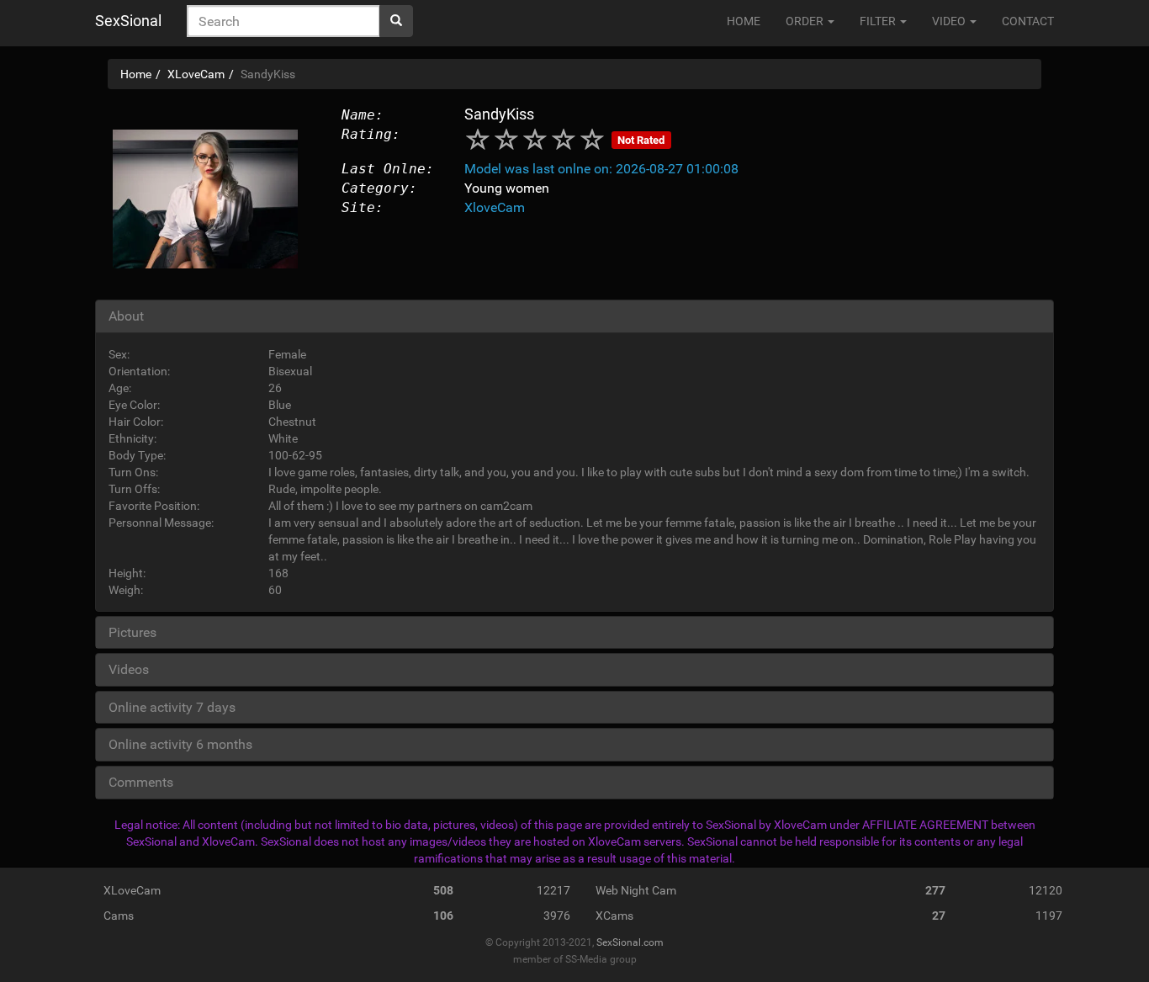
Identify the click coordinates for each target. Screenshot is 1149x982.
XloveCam (494, 207)
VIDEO (950, 21)
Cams (118, 915)
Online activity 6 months (180, 744)
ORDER (806, 21)
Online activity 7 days (172, 707)
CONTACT (1028, 21)
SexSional (128, 20)
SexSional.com (630, 942)
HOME (743, 21)
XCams (614, 915)
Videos (129, 669)
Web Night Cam (636, 890)
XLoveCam (132, 890)
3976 (556, 915)
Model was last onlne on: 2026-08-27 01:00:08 (601, 169)
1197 (1048, 915)
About (126, 316)
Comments (141, 782)
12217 (553, 890)
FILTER (879, 21)
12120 (1045, 890)
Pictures (132, 632)
